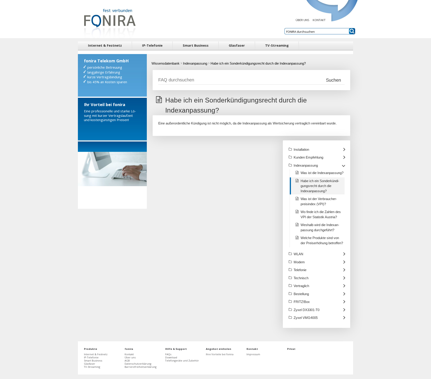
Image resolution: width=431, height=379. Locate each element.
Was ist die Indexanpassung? (322, 173)
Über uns (302, 20)
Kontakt (319, 20)
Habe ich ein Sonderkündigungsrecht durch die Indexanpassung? (258, 63)
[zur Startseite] (108, 19)
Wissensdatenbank (166, 63)
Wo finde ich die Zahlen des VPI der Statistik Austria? (321, 214)
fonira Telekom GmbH (106, 60)
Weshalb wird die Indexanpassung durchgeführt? (320, 227)
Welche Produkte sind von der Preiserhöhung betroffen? (322, 240)
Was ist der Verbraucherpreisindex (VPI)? (319, 201)
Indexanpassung (195, 63)
